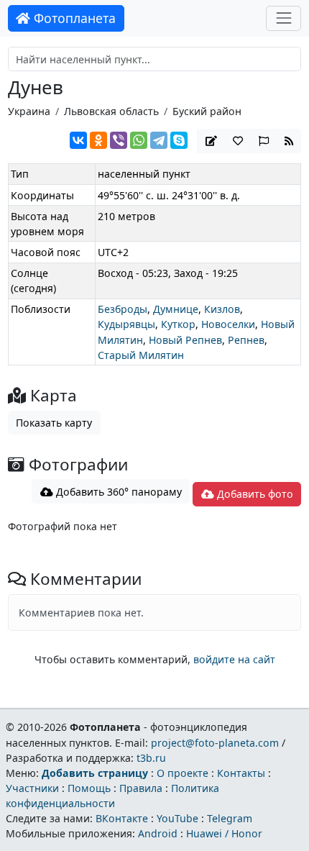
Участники (32, 788)
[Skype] (179, 140)
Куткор (178, 324)
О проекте (182, 773)
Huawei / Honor (224, 833)
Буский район (206, 111)
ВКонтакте (122, 818)
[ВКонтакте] (78, 140)
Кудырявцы (126, 324)
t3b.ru (151, 758)
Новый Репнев (185, 340)
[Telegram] (158, 140)
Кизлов (222, 309)
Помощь (89, 788)
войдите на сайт (234, 659)
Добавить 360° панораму (117, 492)
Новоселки (228, 324)
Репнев (246, 340)
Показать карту (54, 422)
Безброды (122, 309)
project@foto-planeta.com (215, 743)
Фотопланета (73, 18)
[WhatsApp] (138, 140)
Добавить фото (253, 494)
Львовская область (111, 111)
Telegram (229, 818)
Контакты (241, 773)
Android (157, 833)
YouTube (177, 818)
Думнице (175, 309)
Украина (29, 111)
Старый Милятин (141, 355)
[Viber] (118, 140)
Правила (140, 788)
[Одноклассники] (98, 140)
